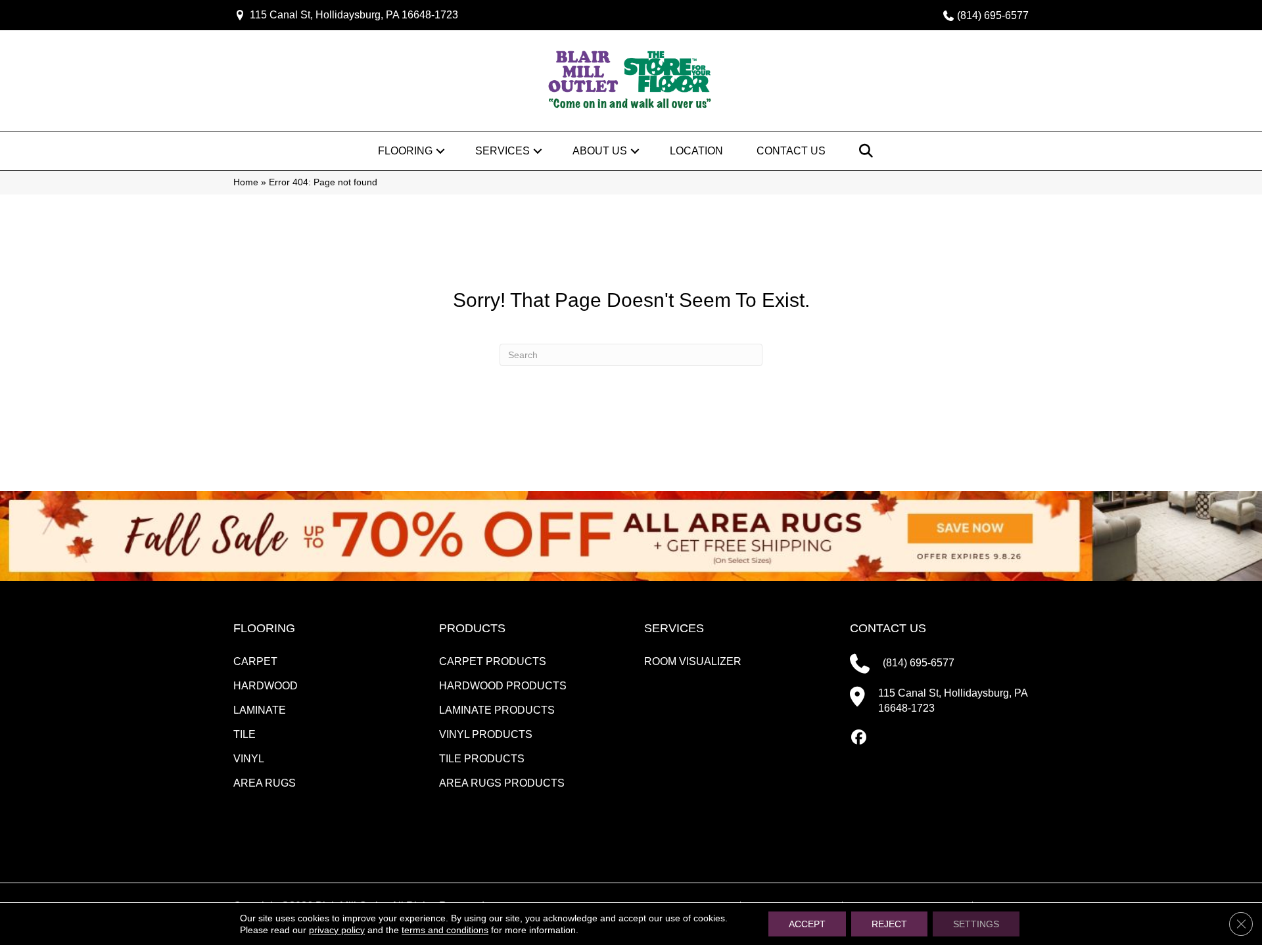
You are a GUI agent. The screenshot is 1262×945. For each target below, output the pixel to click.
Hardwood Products (503, 685)
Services (502, 150)
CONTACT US (888, 628)
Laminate (259, 710)
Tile (244, 734)
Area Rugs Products (502, 783)
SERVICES (674, 628)
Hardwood (265, 685)
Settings (976, 924)
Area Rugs (264, 783)
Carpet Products (492, 661)
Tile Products (482, 758)
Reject (889, 924)
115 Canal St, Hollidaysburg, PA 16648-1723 (354, 14)
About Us (600, 150)
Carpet (255, 661)
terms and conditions (445, 930)
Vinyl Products (485, 734)
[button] (440, 151)
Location (696, 150)
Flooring (405, 150)
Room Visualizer (692, 661)
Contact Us (791, 150)
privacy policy (337, 930)
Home (245, 182)
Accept (807, 924)
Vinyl (248, 758)
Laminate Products (497, 710)
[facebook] (859, 738)
